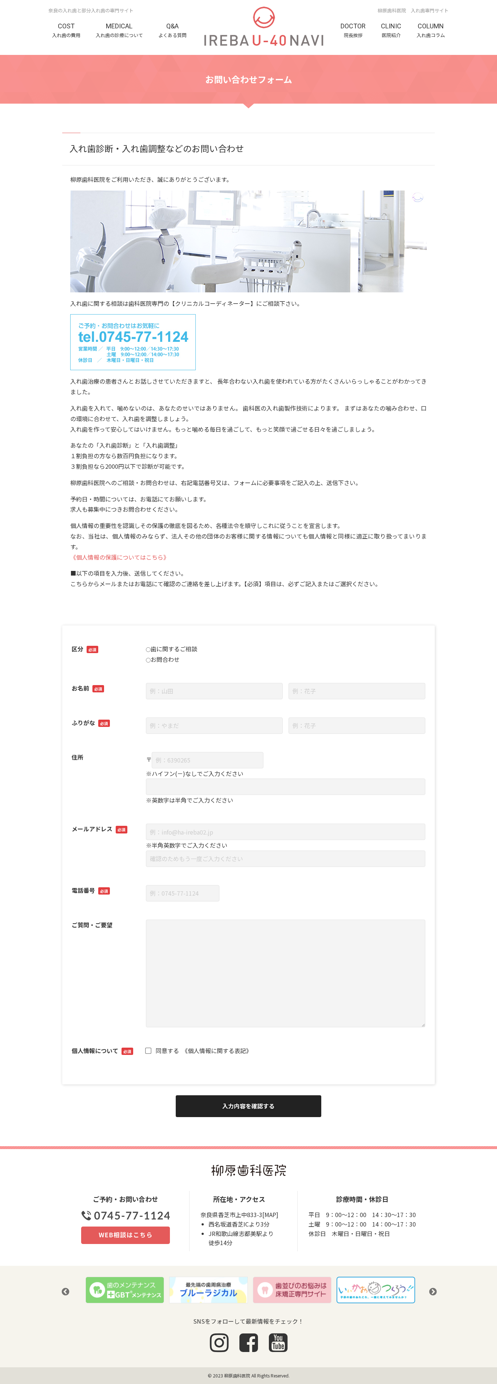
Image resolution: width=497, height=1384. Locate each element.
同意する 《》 (204, 1050)
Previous (64, 1291)
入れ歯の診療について (119, 30)
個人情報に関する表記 (217, 1050)
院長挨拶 (353, 30)
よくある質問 (172, 30)
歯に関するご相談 (174, 648)
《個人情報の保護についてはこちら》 (119, 557)
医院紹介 (391, 30)
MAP (270, 1214)
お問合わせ (165, 659)
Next (432, 1291)
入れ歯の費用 (66, 30)
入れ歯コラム (431, 30)
